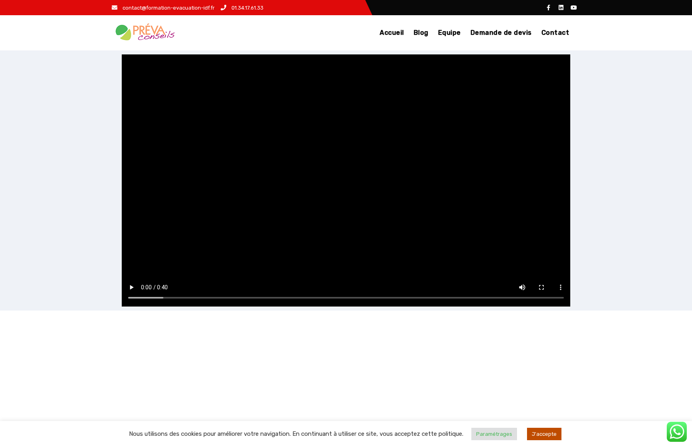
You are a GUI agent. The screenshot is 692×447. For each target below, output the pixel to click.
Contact (555, 32)
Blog (421, 32)
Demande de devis (501, 32)
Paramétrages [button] (494, 434)
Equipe (449, 32)
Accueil (392, 32)
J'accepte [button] (544, 434)
